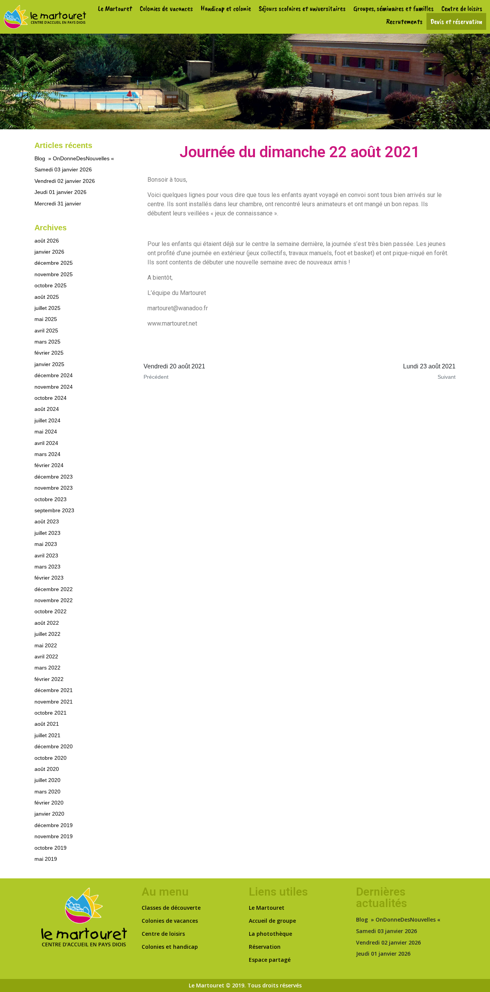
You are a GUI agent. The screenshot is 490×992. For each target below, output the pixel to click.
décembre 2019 (53, 825)
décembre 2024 (53, 375)
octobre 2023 (50, 499)
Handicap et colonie (226, 8)
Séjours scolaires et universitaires (302, 8)
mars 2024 (47, 454)
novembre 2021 (53, 702)
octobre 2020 (50, 758)
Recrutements (404, 21)
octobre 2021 (50, 713)
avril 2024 (46, 443)
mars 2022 (47, 668)
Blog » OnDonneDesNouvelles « (75, 158)
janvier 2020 (49, 814)
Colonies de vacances (166, 8)
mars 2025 (47, 342)
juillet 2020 (47, 780)
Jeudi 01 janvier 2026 (60, 192)
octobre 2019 (50, 848)
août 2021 (46, 724)
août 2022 (46, 623)
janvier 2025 (49, 364)
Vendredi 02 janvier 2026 (64, 181)
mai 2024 (45, 431)
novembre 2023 (53, 488)
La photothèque (270, 933)
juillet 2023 (47, 533)
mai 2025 (45, 319)
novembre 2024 (53, 387)
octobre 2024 (50, 398)
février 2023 (49, 578)
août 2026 (46, 241)
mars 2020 (47, 791)
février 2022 (49, 679)
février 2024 (49, 465)
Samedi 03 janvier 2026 (63, 169)
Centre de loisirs (461, 8)
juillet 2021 (47, 735)
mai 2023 (45, 544)
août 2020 (46, 769)
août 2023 (46, 521)
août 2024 (46, 409)
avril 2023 (46, 555)
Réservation (265, 946)
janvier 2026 (49, 252)
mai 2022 (45, 645)
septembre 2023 (54, 510)
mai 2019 (45, 859)
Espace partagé (270, 959)
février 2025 (49, 353)
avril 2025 (46, 330)
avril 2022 (46, 656)
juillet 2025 (47, 308)
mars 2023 (47, 567)
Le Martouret (115, 8)
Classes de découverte (171, 907)
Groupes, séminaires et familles (393, 8)
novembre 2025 (53, 274)
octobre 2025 (50, 285)
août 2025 (46, 297)
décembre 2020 (53, 746)
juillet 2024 (47, 420)
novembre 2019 (53, 836)
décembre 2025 (53, 263)
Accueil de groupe (272, 920)
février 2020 (49, 803)
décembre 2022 (53, 589)
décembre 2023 (53, 477)
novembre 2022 (53, 600)
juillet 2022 (47, 634)
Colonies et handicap (170, 946)
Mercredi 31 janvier (57, 203)
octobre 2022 (50, 611)
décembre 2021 (53, 690)
